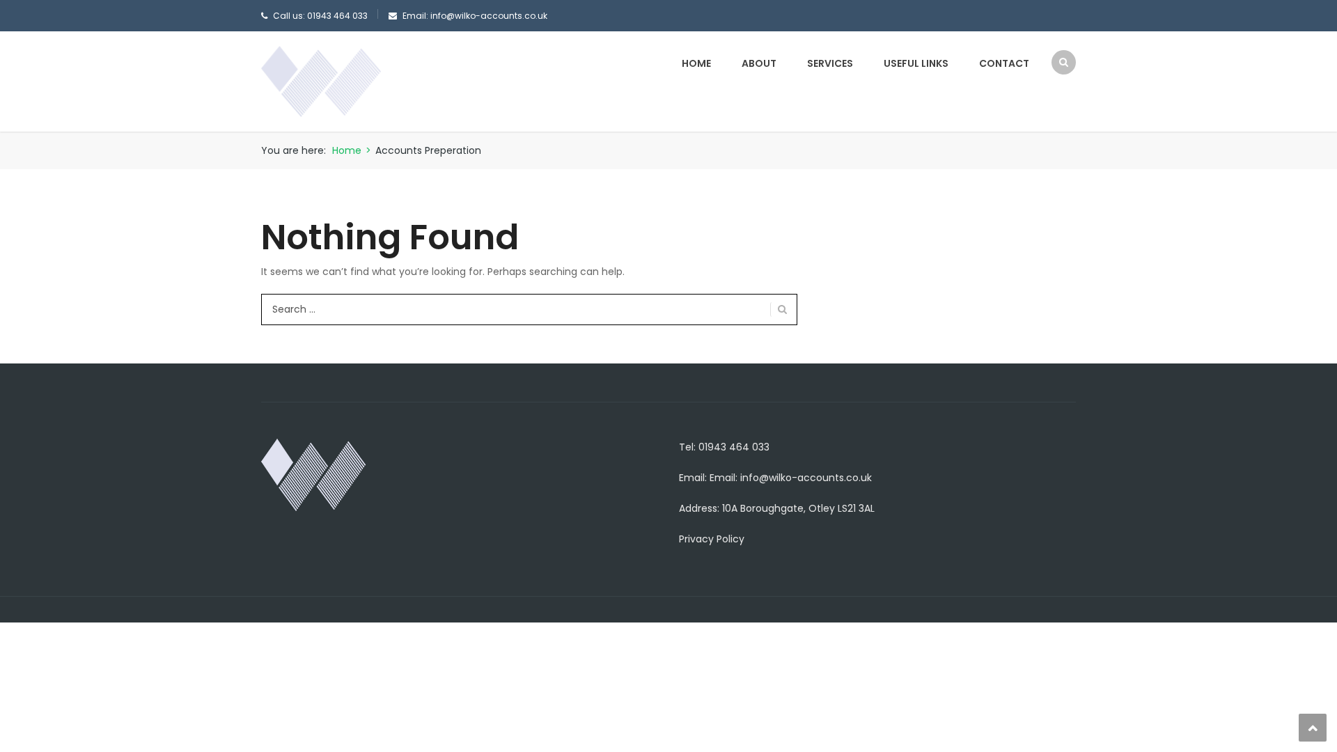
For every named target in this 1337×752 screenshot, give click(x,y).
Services (830, 63)
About (759, 63)
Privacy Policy (711, 539)
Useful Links (916, 63)
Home (696, 63)
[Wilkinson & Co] (321, 81)
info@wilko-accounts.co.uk (488, 16)
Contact (1004, 63)
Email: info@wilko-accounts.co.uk (791, 478)
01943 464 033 (337, 16)
